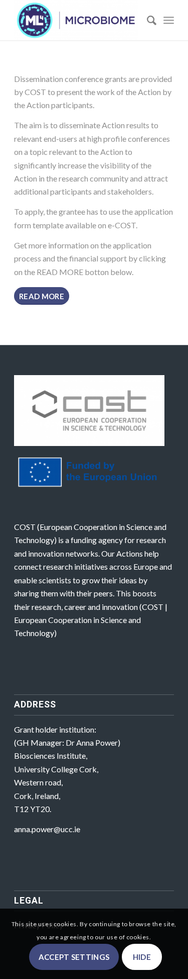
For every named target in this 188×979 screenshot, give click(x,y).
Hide (142, 956)
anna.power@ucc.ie (47, 829)
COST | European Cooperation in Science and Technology (90, 620)
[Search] (146, 20)
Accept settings (74, 956)
